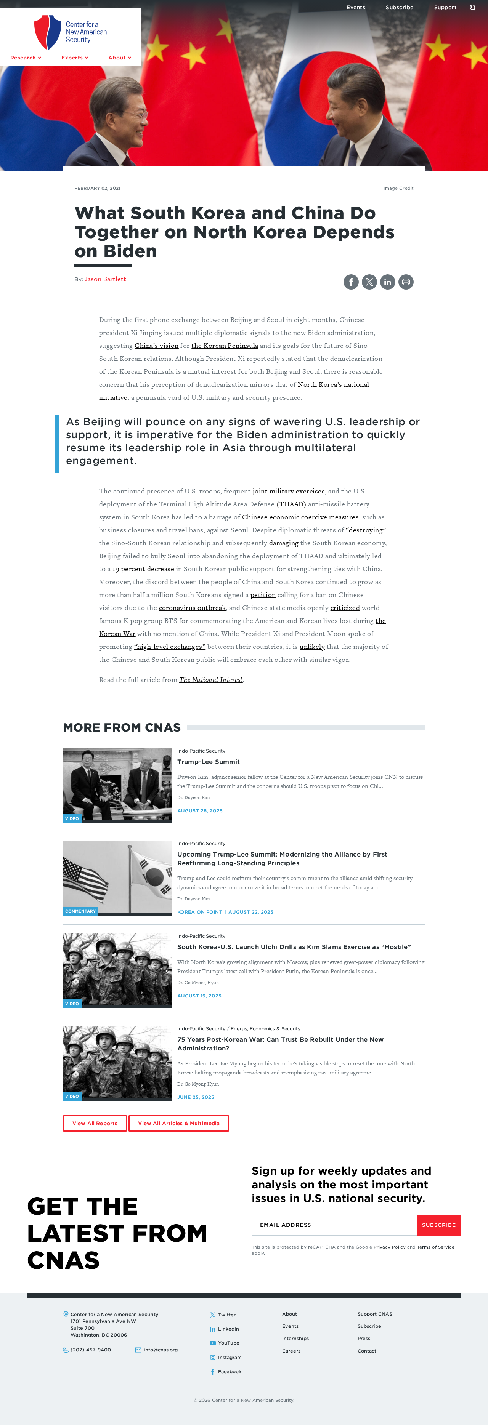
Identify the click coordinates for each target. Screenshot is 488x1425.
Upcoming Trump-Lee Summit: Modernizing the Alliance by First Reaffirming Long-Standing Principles (282, 859)
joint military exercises (289, 491)
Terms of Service (435, 1247)
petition (263, 594)
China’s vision (157, 345)
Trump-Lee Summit (208, 761)
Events (290, 1326)
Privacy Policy (390, 1247)
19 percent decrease (143, 568)
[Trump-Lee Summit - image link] (117, 784)
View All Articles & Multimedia (179, 1123)
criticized (345, 607)
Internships (295, 1338)
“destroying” (366, 530)
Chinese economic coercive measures (300, 517)
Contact (367, 1351)
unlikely (312, 646)
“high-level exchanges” (169, 646)
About (289, 1314)
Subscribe (439, 1225)
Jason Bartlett (105, 278)
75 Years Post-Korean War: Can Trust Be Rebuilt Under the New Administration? (280, 1044)
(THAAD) (291, 504)
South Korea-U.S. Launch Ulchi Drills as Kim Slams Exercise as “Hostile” (294, 947)
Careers (291, 1351)
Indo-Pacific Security (201, 751)
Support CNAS (375, 1314)
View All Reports (94, 1123)
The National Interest (211, 679)
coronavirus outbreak (192, 607)
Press (364, 1338)
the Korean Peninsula (224, 345)
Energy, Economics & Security (266, 1028)
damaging (284, 543)
